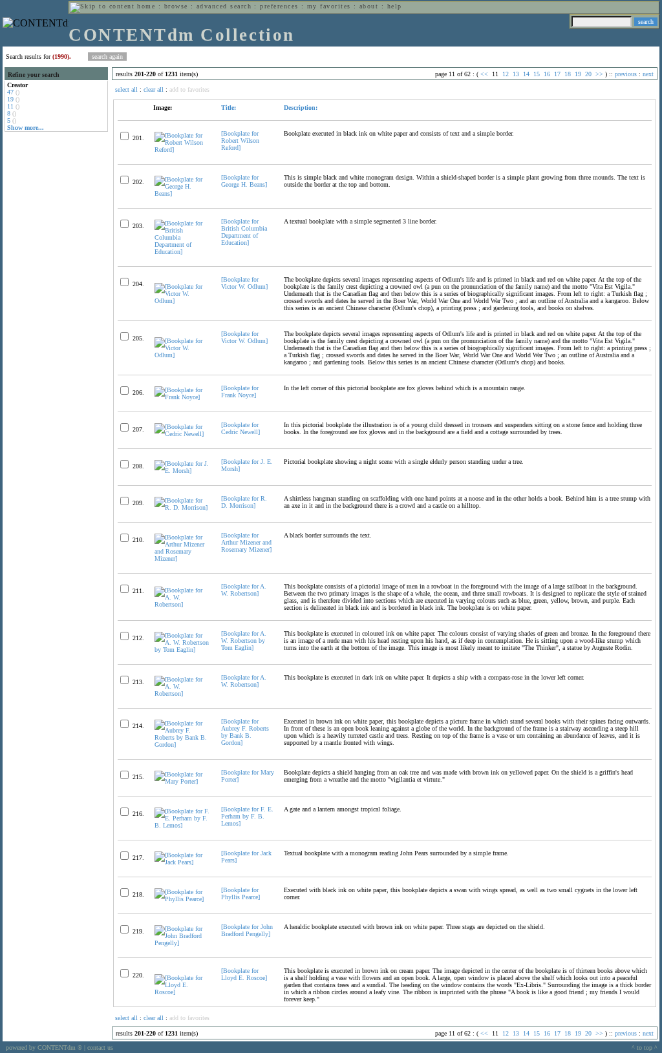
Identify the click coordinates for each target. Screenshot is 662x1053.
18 (567, 74)
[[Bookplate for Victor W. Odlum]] (182, 300)
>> (599, 74)
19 (10, 99)
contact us (100, 1047)
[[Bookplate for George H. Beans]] (182, 193)
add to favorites (189, 89)
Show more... (25, 127)
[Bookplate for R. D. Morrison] (244, 502)
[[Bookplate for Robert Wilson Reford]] (182, 149)
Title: (228, 107)
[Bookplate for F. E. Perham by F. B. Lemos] (247, 816)
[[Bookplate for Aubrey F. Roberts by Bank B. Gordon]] (182, 744)
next (648, 74)
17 (557, 74)
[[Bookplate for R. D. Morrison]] (182, 507)
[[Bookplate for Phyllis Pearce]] (182, 898)
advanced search (224, 6)
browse (176, 6)
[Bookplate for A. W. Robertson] (243, 590)
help (394, 6)
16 (547, 74)
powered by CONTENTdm (44, 1047)
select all (126, 89)
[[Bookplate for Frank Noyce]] (182, 397)
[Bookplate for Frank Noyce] (240, 391)
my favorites (329, 6)
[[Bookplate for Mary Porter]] (182, 781)
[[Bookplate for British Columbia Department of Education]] (182, 251)
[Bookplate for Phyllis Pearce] (240, 893)
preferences (279, 6)
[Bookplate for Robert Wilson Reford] (240, 140)
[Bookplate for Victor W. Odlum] (244, 283)
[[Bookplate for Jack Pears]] (182, 862)
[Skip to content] (102, 6)
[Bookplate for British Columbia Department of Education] (244, 232)
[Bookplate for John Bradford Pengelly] (247, 930)
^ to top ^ (644, 1047)
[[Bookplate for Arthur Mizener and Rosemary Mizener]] (182, 558)
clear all (154, 89)
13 (516, 74)
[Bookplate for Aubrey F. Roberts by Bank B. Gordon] (245, 732)
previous (626, 74)
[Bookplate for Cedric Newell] (240, 428)
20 (588, 74)
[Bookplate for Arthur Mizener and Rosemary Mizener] (246, 542)
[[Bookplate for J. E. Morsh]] (182, 470)
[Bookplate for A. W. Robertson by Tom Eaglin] (243, 640)
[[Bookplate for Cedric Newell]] (182, 433)
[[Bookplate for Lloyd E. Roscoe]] (182, 992)
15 (536, 74)
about (368, 6)
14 (526, 74)
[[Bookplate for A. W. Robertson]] (182, 604)
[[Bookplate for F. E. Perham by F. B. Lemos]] (182, 825)
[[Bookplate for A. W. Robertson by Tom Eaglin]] (182, 649)
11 (10, 106)
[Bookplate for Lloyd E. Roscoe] (244, 974)
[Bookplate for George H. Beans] (244, 181)
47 (10, 92)
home (146, 6)
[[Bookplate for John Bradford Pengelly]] (182, 942)
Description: (300, 107)
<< (484, 74)
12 (505, 74)
